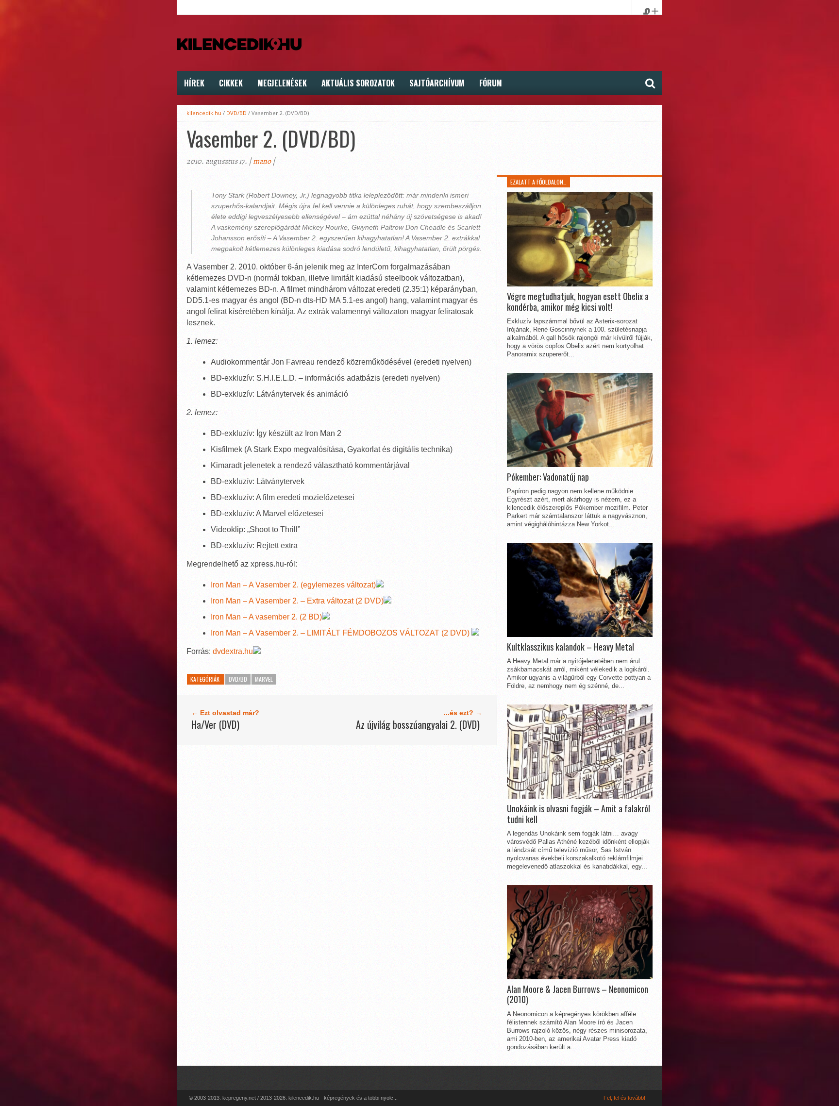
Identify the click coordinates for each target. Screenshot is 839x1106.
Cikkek (231, 83)
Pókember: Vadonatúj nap (548, 477)
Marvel (264, 679)
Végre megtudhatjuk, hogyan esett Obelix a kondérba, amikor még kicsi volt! (578, 301)
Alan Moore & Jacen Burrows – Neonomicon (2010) (577, 994)
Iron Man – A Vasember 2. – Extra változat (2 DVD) (297, 601)
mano (262, 161)
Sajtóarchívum (437, 83)
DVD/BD (236, 113)
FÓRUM (490, 83)
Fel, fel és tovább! (624, 1098)
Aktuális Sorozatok (358, 83)
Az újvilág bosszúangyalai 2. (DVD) (418, 724)
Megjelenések (282, 83)
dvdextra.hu (233, 651)
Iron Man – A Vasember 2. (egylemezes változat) (293, 585)
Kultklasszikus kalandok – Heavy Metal (570, 647)
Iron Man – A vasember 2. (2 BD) (266, 617)
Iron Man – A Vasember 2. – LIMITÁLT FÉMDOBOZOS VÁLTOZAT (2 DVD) (341, 633)
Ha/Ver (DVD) (215, 724)
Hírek (194, 83)
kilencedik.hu (203, 113)
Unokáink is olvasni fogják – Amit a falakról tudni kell (578, 814)
